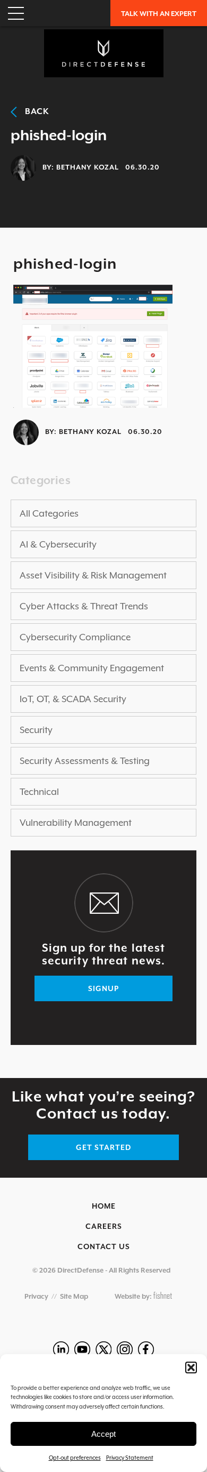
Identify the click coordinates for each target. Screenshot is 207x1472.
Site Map (74, 1296)
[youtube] (82, 1349)
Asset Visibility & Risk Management (93, 575)
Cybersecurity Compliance (75, 637)
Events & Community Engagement (92, 668)
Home (104, 1206)
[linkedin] (61, 1349)
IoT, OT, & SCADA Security (73, 699)
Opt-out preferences (75, 1457)
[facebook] (146, 1349)
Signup (103, 988)
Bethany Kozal (87, 167)
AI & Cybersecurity (58, 544)
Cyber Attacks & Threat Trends (84, 606)
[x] (103, 1349)
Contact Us (103, 1246)
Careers (103, 1226)
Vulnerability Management (76, 822)
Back (33, 111)
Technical (39, 791)
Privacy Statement (129, 1457)
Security (36, 730)
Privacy (36, 1296)
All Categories (49, 513)
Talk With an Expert (158, 14)
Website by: (134, 1296)
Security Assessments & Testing (85, 760)
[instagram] (125, 1349)
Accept (103, 1433)
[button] (191, 1367)
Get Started (103, 1147)
